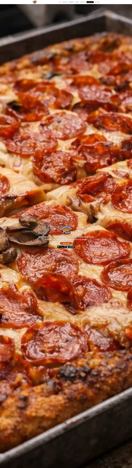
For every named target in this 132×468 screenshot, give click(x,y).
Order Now (90, 2)
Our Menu (70, 2)
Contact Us (83, 2)
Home (60, 2)
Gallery (77, 2)
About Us (65, 2)
